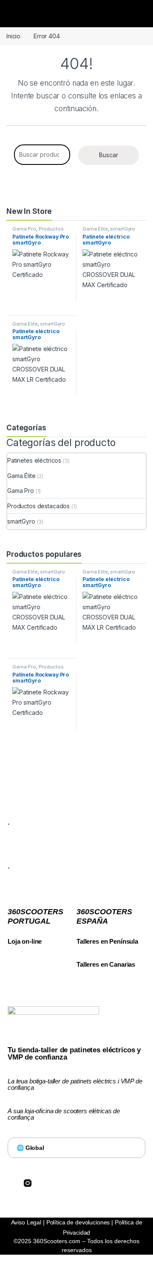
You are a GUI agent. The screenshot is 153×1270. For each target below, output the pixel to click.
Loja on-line (25, 941)
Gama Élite (95, 229)
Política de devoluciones (78, 1222)
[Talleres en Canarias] (80, 954)
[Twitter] (44, 1183)
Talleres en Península (107, 941)
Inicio (13, 36)
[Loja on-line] (12, 931)
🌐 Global (30, 1147)
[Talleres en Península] (80, 931)
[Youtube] (76, 1183)
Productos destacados (37, 231)
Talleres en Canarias (105, 964)
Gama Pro (24, 229)
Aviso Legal (26, 1222)
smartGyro (122, 229)
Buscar (108, 154)
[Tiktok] (60, 1183)
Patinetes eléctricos (34, 460)
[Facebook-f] (11, 1183)
